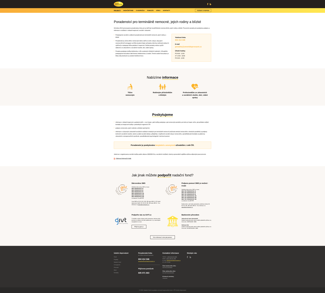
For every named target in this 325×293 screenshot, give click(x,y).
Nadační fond (128, 10)
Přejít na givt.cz (138, 226)
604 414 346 (143, 259)
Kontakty (166, 10)
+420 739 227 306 (171, 258)
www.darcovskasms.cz (143, 204)
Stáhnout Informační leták (123, 158)
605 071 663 (143, 273)
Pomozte (150, 10)
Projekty (117, 10)
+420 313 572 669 (172, 257)
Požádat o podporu (203, 10)
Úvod (115, 257)
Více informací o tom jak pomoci (162, 237)
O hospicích (140, 10)
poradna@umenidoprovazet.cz (146, 261)
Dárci (158, 10)
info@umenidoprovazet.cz (174, 260)
